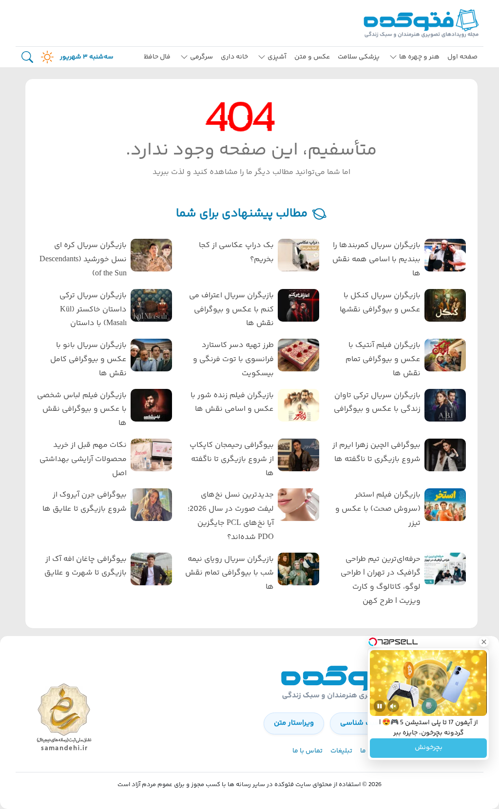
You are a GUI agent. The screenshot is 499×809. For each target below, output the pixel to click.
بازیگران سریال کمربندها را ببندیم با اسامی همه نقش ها (376, 259)
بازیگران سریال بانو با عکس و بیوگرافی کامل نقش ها (88, 359)
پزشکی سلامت (359, 57)
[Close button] (484, 642)
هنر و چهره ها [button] (419, 57)
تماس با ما (307, 751)
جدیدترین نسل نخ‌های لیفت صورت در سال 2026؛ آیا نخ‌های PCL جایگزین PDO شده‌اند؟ (230, 516)
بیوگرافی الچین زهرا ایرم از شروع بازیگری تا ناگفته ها (376, 452)
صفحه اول (462, 57)
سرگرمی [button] (201, 57)
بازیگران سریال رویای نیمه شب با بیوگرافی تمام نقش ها (229, 573)
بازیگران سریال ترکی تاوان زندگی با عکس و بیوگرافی (377, 402)
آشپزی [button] (277, 57)
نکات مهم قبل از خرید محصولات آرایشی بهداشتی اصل (83, 459)
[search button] (27, 57)
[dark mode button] (45, 57)
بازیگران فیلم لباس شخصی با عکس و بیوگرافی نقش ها (82, 409)
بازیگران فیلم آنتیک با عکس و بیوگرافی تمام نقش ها (383, 359)
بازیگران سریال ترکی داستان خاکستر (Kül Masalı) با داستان (93, 309)
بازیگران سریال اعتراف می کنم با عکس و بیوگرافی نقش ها (231, 309)
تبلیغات (341, 751)
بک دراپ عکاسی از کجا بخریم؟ (236, 252)
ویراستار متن (294, 723)
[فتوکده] (422, 23)
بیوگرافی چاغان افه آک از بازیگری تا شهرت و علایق (85, 566)
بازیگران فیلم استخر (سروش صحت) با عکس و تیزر (378, 509)
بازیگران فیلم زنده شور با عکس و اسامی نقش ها (232, 402)
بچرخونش (428, 748)
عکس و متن (312, 57)
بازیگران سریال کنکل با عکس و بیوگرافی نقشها (380, 302)
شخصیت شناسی (366, 723)
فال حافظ (157, 57)
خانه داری (234, 57)
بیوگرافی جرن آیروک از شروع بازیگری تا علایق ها (84, 502)
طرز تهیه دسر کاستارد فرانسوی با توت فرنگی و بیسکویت (233, 359)
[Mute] (393, 706)
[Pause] (379, 706)
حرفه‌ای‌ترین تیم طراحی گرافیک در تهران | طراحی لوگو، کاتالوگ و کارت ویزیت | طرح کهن (381, 580)
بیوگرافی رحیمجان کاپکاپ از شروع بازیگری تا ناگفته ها (231, 459)
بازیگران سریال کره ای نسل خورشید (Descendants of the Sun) (83, 259)
